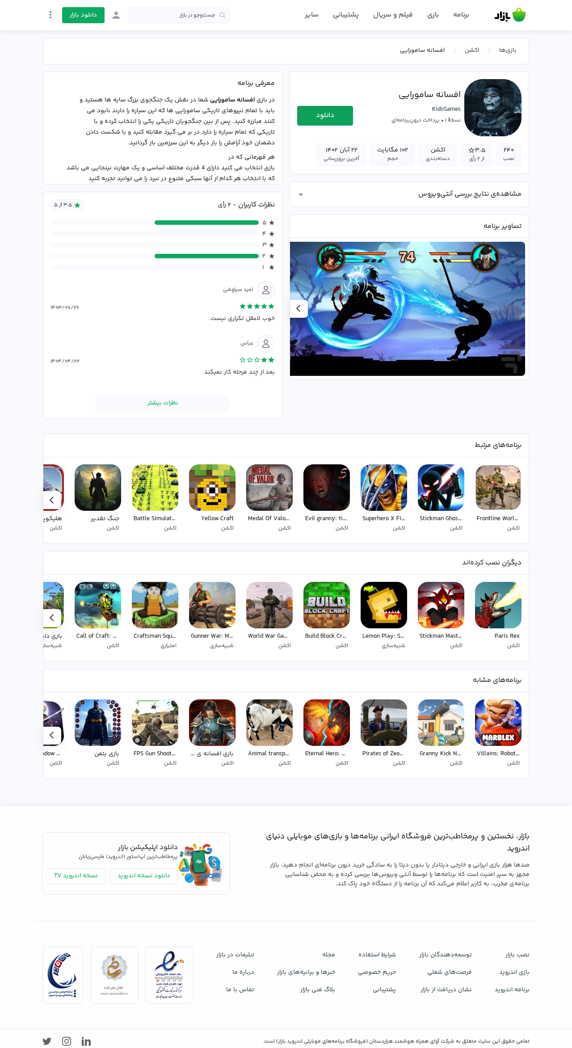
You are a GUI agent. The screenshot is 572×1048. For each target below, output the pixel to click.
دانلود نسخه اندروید (144, 876)
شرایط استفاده (377, 955)
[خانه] (510, 15)
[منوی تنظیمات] (50, 15)
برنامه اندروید (512, 990)
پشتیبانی (346, 15)
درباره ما (243, 972)
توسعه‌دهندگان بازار (445, 955)
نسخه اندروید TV (76, 876)
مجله (328, 955)
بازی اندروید (514, 972)
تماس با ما (240, 990)
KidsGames (446, 109)
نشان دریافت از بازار (446, 990)
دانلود (325, 115)
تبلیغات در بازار (235, 955)
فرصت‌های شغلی (449, 972)
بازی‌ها (508, 50)
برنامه (461, 15)
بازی (433, 15)
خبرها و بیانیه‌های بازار (306, 972)
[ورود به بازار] (116, 15)
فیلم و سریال (393, 15)
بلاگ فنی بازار (317, 990)
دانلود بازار (83, 15)
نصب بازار (517, 955)
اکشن (472, 50)
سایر (312, 15)
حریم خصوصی (377, 972)
